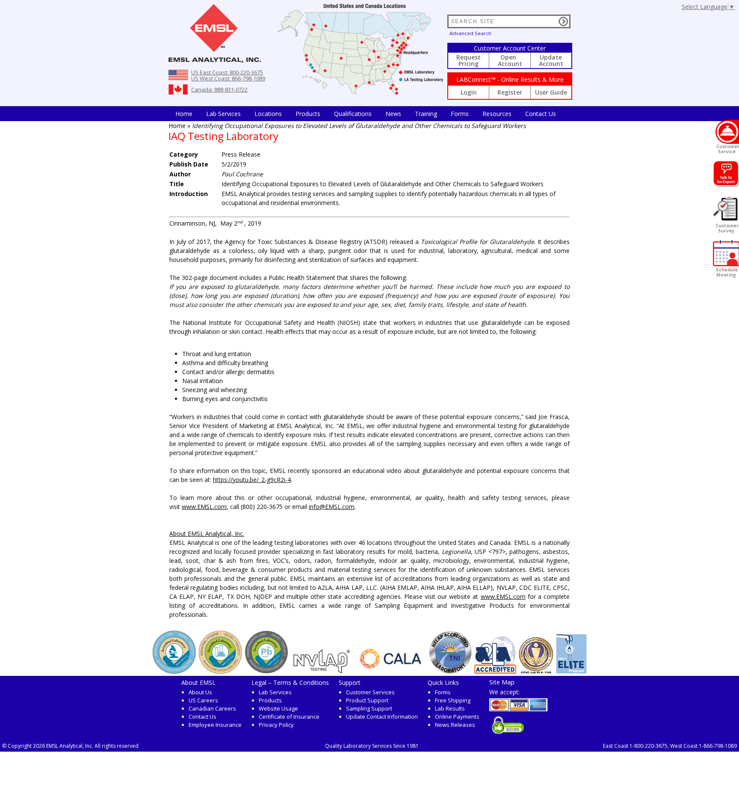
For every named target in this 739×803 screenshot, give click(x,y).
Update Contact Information (382, 716)
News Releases (455, 725)
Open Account (510, 60)
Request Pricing (468, 60)
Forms (460, 114)
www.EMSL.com (204, 507)
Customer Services (370, 692)
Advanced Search (470, 33)
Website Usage (278, 708)
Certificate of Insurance (289, 716)
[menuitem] (183, 113)
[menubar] (365, 113)
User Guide (551, 92)
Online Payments (457, 716)
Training (426, 114)
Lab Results (450, 708)
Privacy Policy (276, 725)
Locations (268, 114)
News (393, 114)
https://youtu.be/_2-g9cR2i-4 (252, 480)
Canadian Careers (212, 708)
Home (183, 114)
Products (308, 114)
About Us (200, 692)
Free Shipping (452, 700)
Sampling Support (369, 708)
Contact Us (540, 114)
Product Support (367, 700)
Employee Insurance (215, 725)
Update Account (551, 60)
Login (469, 92)
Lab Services (275, 692)
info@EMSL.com (332, 507)
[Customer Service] (727, 132)
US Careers (203, 700)
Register (509, 92)
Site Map (501, 682)
